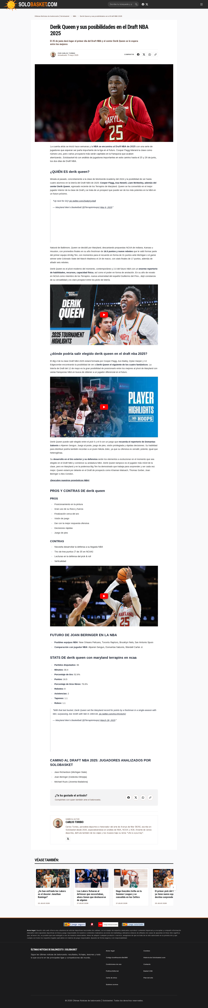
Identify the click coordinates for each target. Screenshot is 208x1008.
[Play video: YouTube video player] (104, 314)
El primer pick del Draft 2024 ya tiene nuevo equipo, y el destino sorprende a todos (169, 894)
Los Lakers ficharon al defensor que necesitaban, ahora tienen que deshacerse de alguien (91, 896)
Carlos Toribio (74, 822)
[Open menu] (201, 4)
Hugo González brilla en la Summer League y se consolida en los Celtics (129, 894)
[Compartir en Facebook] (138, 54)
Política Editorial (112, 971)
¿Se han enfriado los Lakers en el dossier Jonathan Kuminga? (52, 894)
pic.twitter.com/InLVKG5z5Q (112, 714)
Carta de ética (111, 978)
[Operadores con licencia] (133, 924)
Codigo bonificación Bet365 (117, 957)
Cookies (146, 951)
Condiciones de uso (114, 964)
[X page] (147, 4)
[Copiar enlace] (155, 54)
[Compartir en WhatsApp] (149, 54)
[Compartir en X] (144, 54)
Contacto (147, 964)
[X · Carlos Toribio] (68, 838)
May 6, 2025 (106, 207)
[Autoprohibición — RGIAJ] (92, 924)
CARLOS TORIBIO (68, 53)
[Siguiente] (173, 887)
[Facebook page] (143, 4)
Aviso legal (110, 951)
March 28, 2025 (107, 720)
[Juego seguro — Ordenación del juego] (75, 924)
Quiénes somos (112, 984)
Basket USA (148, 971)
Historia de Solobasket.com (154, 957)
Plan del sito (148, 978)
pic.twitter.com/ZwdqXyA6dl (82, 201)
